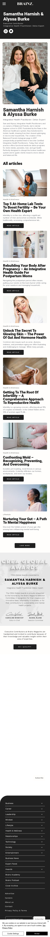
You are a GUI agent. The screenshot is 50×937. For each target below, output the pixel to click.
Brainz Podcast (12, 739)
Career (8, 667)
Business (9, 662)
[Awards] (42, 728)
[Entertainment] (42, 711)
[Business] (42, 662)
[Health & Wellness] (42, 689)
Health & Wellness (13, 689)
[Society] (42, 706)
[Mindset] (42, 678)
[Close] (47, 923)
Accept (36, 933)
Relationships (11, 695)
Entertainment (12, 711)
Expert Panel (11, 722)
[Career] (42, 667)
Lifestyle (9, 684)
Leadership (10, 673)
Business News (12, 717)
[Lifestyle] (42, 684)
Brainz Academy (12, 733)
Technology (10, 700)
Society (8, 706)
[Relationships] (42, 695)
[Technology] (42, 700)
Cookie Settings (13, 933)
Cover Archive (11, 744)
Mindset (9, 678)
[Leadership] (42, 673)
